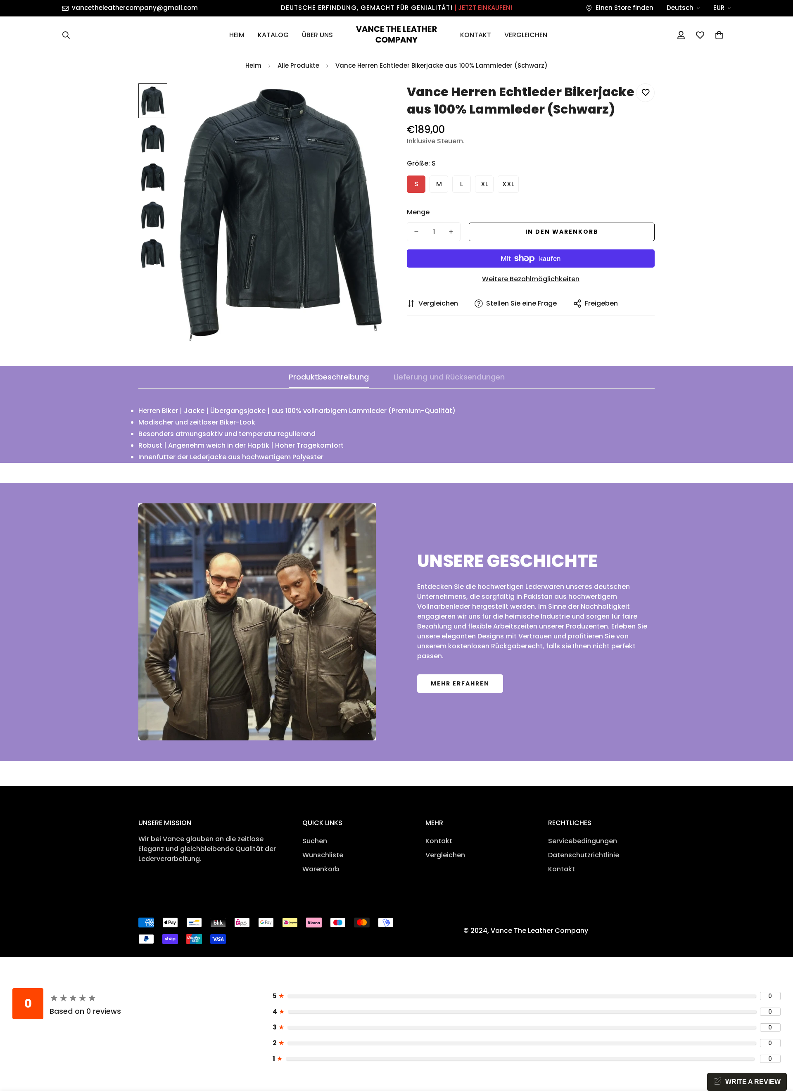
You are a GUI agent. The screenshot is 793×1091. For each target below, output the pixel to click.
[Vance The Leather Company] (396, 35)
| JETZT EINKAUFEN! (483, 7)
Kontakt (475, 35)
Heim (237, 35)
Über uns (317, 35)
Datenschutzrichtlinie (583, 855)
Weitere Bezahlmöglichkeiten (530, 279)
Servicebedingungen (582, 841)
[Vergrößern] (368, 101)
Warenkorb (321, 869)
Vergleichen (525, 35)
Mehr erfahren (460, 683)
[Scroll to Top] (776, 1045)
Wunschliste (322, 855)
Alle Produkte (298, 65)
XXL (508, 184)
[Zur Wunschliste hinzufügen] (645, 92)
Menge (418, 212)
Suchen (314, 841)
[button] (719, 35)
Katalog (273, 35)
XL (484, 184)
